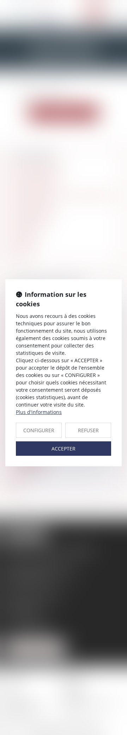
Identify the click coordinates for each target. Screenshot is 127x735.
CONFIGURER (38, 430)
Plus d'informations (39, 412)
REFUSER (88, 430)
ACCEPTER (63, 448)
